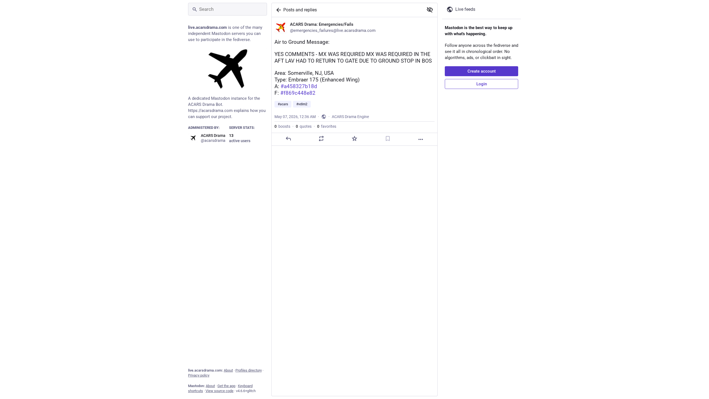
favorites (326, 126)
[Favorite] (354, 138)
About (228, 370)
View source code (219, 391)
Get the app (226, 386)
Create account (481, 71)
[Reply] (288, 138)
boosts (282, 126)
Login (481, 83)
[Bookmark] (387, 138)
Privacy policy (198, 375)
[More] (420, 139)
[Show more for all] (429, 9)
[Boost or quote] (321, 138)
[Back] (277, 10)
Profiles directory (248, 370)
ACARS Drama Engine (350, 116)
